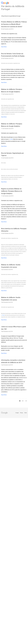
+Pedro (3, 315)
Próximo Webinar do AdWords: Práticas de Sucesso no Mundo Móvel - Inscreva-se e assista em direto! (14, 24)
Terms (25, 412)
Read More (4, 46)
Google (17, 412)
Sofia (11, 139)
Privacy (21, 412)
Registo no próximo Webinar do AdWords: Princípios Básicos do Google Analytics (11, 191)
